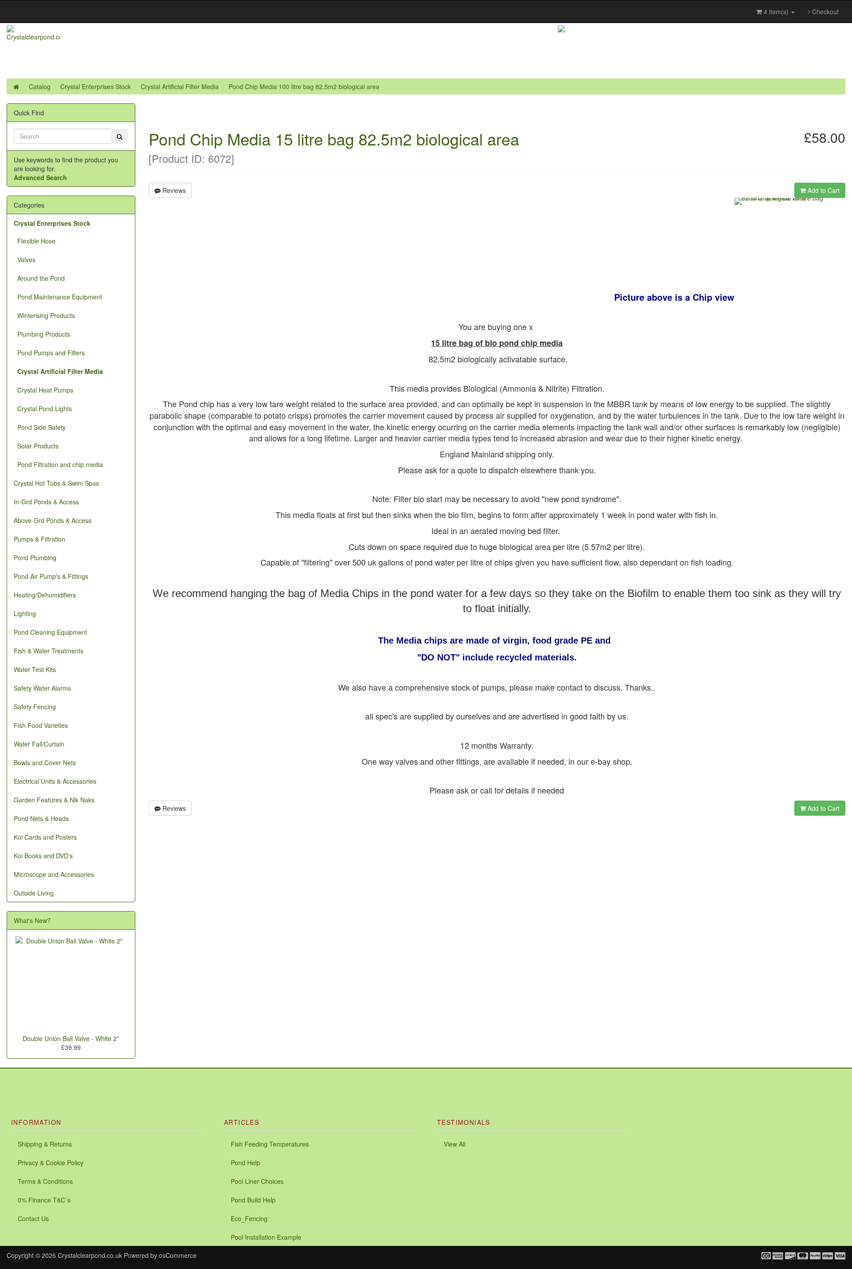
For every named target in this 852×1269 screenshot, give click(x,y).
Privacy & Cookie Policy (50, 1162)
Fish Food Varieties (41, 725)
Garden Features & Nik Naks (54, 799)
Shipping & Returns (45, 1143)
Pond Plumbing (35, 557)
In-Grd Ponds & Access (46, 501)
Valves (25, 259)
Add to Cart (823, 190)
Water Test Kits (35, 669)
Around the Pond (39, 278)
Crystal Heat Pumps (43, 389)
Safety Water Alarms (42, 688)
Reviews (173, 190)
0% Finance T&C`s (44, 1199)
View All (454, 1143)
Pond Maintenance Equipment (58, 296)
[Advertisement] (104, 1082)
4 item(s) (776, 11)
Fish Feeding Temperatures (270, 1143)
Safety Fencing (35, 706)
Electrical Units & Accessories (55, 781)
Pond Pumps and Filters (49, 352)
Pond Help (245, 1162)
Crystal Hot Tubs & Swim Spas (56, 483)
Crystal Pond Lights (43, 408)
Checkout (824, 11)
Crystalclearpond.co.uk (90, 1255)
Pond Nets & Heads (41, 818)
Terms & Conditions (45, 1181)
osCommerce (178, 1255)
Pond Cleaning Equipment (50, 632)
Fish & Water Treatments (48, 650)
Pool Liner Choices (257, 1181)
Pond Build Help (253, 1199)
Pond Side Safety (40, 427)
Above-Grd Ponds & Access (52, 520)
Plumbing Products (42, 334)
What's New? (32, 920)
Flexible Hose (34, 240)
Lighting (25, 613)
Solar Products (36, 445)
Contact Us (33, 1218)
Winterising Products (44, 315)
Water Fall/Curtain (39, 743)
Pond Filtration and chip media (58, 464)
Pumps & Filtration (39, 538)
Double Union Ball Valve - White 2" (71, 1038)
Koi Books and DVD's (43, 855)
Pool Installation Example (266, 1237)
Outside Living (34, 892)
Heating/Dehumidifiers (45, 594)
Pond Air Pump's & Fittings (51, 576)
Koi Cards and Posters (45, 837)
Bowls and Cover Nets (45, 762)
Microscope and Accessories (54, 874)
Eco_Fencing (249, 1218)
